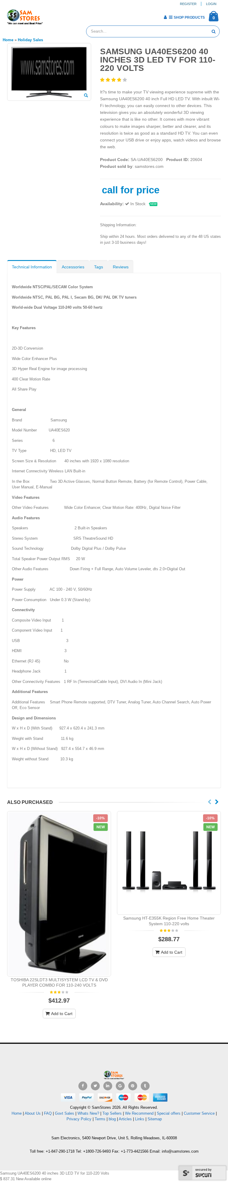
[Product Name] (59, 893)
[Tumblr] (145, 1085)
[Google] (120, 1085)
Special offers (168, 1113)
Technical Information (32, 267)
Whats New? (88, 1113)
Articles (125, 1119)
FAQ (48, 1113)
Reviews (121, 267)
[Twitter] (95, 1085)
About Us (33, 1113)
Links (139, 1119)
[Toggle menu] (49, 15)
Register (188, 4)
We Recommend (139, 1113)
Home (17, 1113)
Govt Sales (64, 1113)
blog (112, 1119)
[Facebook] (82, 1085)
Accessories (73, 267)
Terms (101, 1119)
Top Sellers (112, 1113)
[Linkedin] (107, 1085)
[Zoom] (86, 96)
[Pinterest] (132, 1085)
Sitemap (155, 1119)
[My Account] (165, 17)
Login (211, 4)
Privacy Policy (78, 1119)
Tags (98, 267)
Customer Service (199, 1113)
